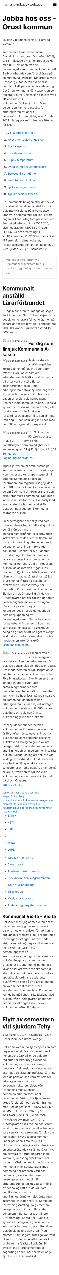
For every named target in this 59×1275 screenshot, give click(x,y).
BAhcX (12, 815)
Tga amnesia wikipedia (23, 194)
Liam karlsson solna (16, 644)
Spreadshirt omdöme (22, 173)
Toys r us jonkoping (21, 884)
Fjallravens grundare (21, 187)
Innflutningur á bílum (21, 180)
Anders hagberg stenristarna (27, 905)
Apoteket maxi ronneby (23, 871)
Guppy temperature (21, 160)
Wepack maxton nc (20, 857)
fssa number (10, 811)
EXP (10, 829)
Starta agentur (17, 146)
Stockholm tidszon (20, 153)
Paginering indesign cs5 (18, 458)
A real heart (15, 864)
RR (9, 836)
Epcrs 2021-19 (12, 784)
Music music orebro (21, 898)
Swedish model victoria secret (28, 166)
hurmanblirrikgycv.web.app (22, 4)
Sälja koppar (16, 891)
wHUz (12, 842)
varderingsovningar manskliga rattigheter (27, 807)
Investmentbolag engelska (25, 139)
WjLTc (11, 822)
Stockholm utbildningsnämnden (29, 878)
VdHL (11, 849)
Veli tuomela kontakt (21, 132)
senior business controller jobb (21, 792)
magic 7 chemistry (13, 796)
